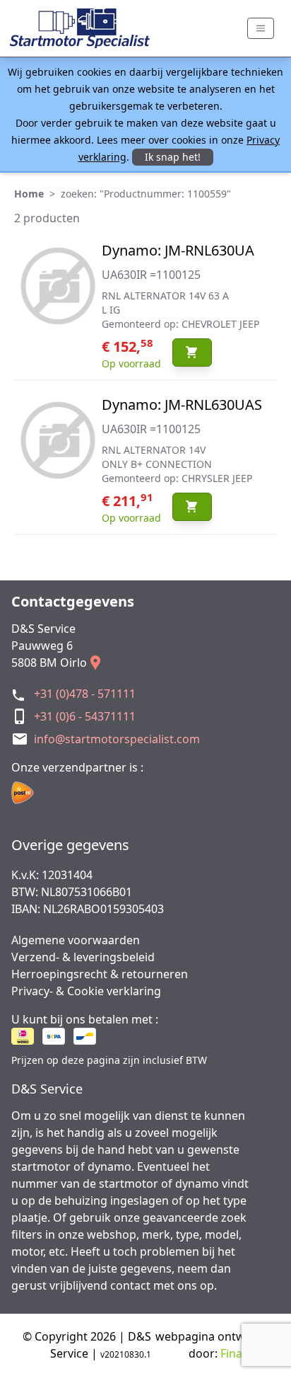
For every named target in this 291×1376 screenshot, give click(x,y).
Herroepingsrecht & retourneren (99, 974)
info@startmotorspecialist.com (117, 739)
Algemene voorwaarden (75, 940)
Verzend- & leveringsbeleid (83, 957)
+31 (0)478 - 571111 (85, 693)
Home (29, 193)
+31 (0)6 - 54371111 (85, 716)
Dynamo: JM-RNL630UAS (182, 404)
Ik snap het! (173, 157)
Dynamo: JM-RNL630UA (178, 250)
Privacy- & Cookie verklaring (86, 991)
